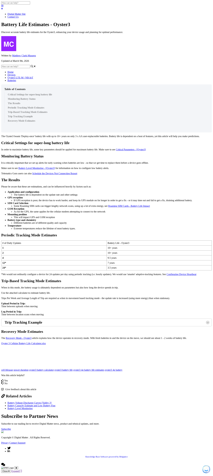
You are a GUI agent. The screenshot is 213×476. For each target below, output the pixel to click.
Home (10, 72)
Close (5, 471)
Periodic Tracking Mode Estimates (26, 107)
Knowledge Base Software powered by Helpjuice (106, 457)
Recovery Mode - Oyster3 (18, 338)
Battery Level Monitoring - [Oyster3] (36, 168)
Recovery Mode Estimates (21, 120)
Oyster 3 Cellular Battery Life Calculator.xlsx (23, 343)
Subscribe (6, 429)
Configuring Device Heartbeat (181, 274)
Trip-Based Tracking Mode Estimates (27, 112)
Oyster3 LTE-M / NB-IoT (20, 77)
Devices (11, 74)
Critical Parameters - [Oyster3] (131, 149)
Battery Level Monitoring (20, 408)
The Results (14, 103)
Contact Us (13, 16)
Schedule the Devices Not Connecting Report (54, 173)
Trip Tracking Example (20, 116)
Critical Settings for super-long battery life (30, 94)
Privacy (5, 442)
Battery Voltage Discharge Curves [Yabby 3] (29, 402)
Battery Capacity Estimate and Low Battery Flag (31, 405)
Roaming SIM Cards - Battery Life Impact (129, 206)
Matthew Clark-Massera (24, 55)
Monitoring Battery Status (22, 99)
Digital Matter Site (16, 14)
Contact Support (17, 442)
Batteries (11, 80)
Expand (15, 471)
